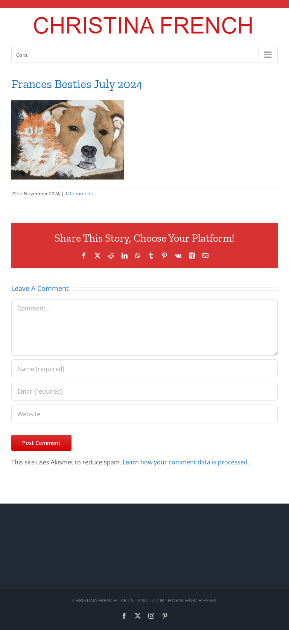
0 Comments (80, 193)
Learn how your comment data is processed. (186, 462)
